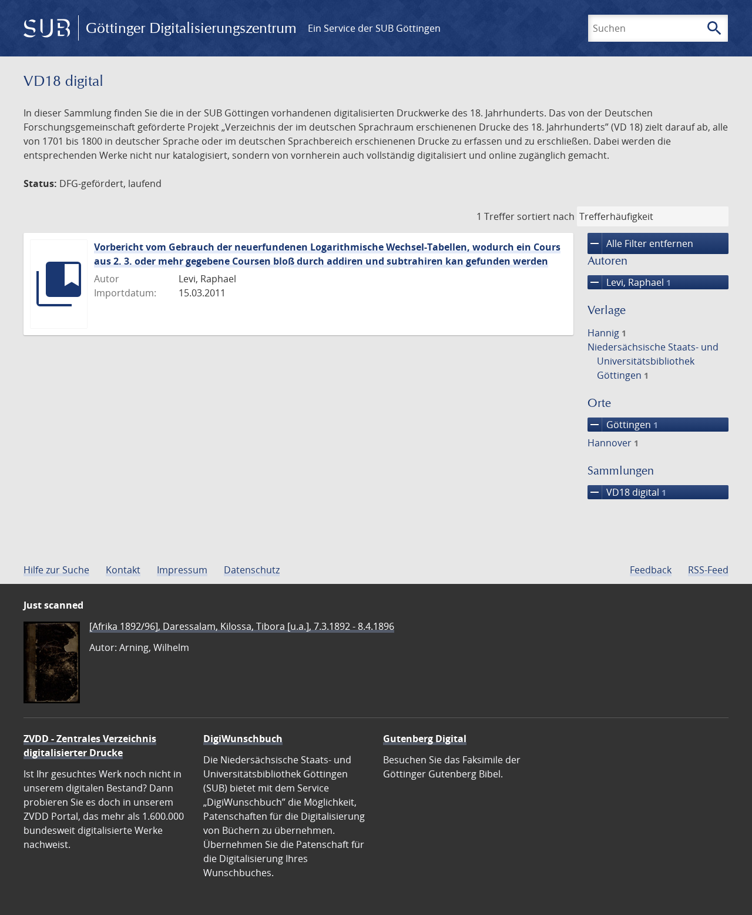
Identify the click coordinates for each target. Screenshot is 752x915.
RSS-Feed (708, 569)
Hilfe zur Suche (56, 569)
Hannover (613, 442)
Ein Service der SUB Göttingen (374, 28)
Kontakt (123, 569)
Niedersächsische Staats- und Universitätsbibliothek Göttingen (653, 361)
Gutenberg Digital (424, 738)
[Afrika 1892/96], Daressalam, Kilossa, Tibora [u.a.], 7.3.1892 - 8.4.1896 (241, 626)
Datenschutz (252, 569)
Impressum (182, 569)
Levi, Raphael (629, 282)
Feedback (651, 569)
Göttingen (623, 425)
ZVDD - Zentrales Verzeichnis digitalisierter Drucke (90, 745)
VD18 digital (627, 492)
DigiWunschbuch (243, 738)
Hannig (607, 332)
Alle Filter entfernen (640, 243)
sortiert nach (546, 216)
